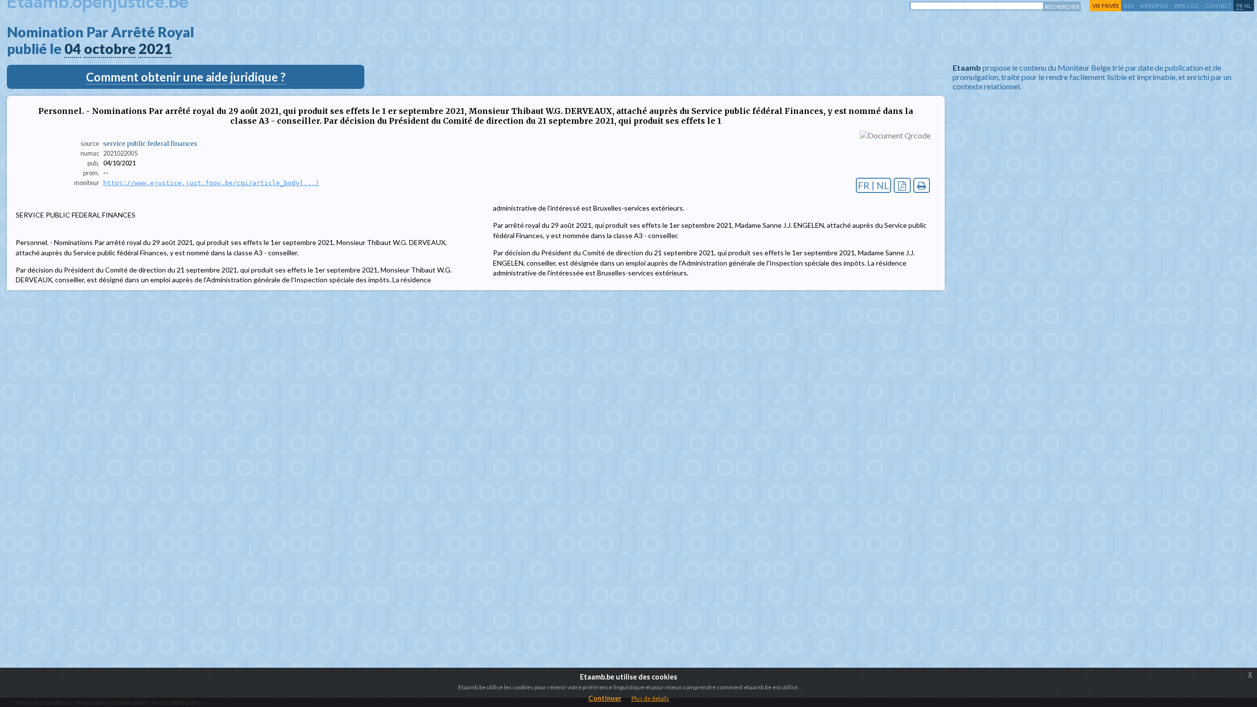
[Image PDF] (902, 185)
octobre (110, 48)
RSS (1129, 5)
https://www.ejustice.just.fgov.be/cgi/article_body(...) (211, 183)
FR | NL (873, 185)
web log (1186, 5)
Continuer (605, 698)
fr (1239, 5)
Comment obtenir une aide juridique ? (186, 77)
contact (1218, 5)
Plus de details (650, 698)
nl (1247, 5)
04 (72, 48)
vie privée (1106, 5)
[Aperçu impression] (921, 185)
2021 (155, 48)
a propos (1154, 5)
